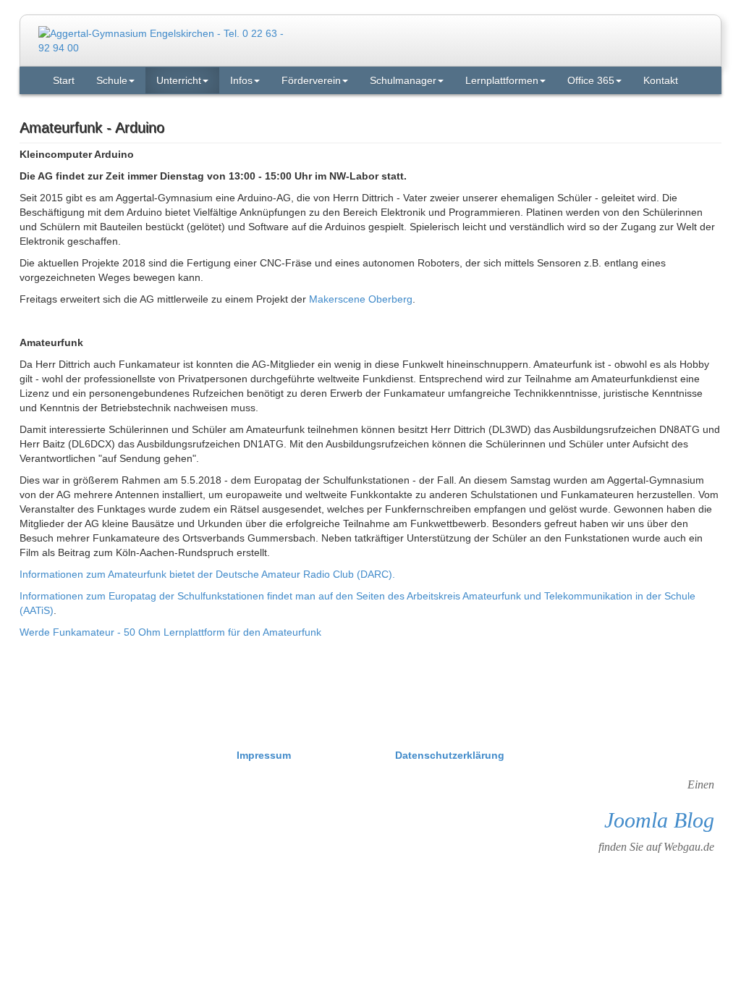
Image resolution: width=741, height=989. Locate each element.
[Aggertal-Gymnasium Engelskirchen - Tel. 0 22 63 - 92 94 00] (166, 40)
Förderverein (311, 80)
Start (64, 80)
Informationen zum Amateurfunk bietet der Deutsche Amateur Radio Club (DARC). (207, 574)
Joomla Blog (659, 820)
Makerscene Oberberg (360, 299)
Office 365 (590, 80)
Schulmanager (403, 80)
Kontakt (660, 80)
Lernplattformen (501, 80)
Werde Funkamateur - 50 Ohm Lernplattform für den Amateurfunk (170, 632)
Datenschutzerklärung (449, 755)
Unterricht (178, 80)
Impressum (265, 755)
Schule (111, 80)
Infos (241, 80)
